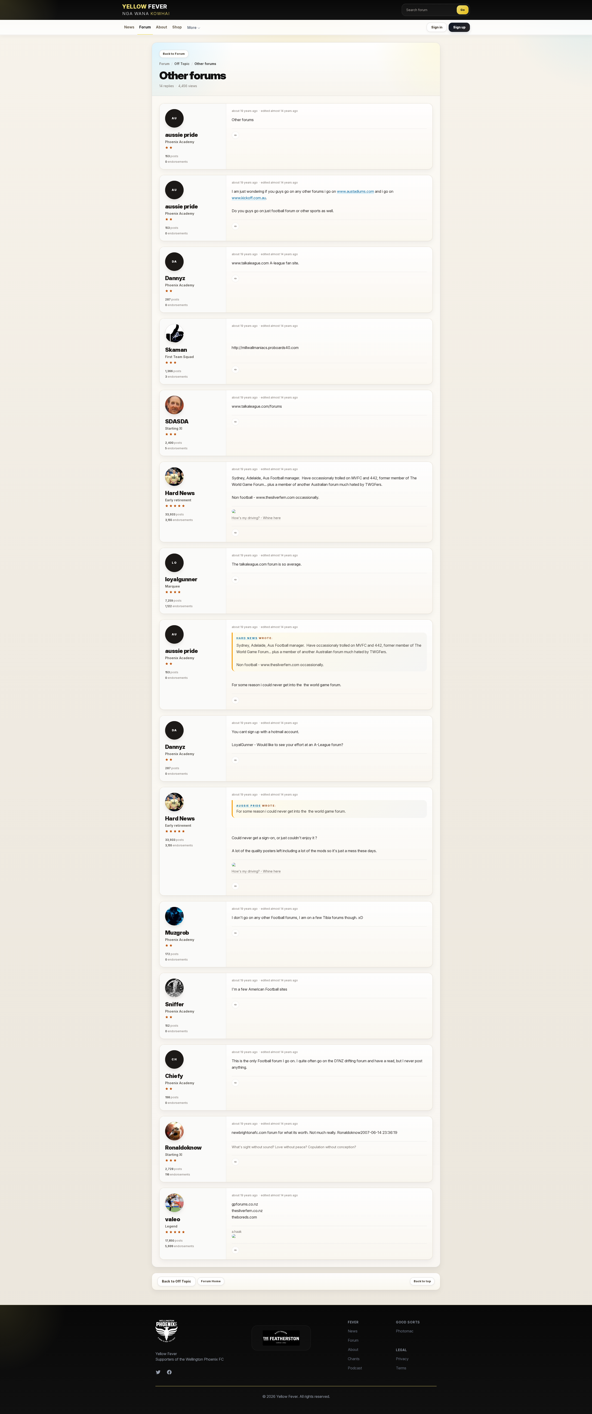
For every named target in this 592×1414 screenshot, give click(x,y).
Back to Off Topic (176, 1281)
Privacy (402, 1358)
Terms (401, 1368)
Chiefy (174, 1076)
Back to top (422, 1281)
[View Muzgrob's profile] (174, 916)
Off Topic (182, 64)
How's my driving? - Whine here (256, 518)
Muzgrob (177, 932)
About (161, 27)
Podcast (355, 1368)
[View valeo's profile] (174, 1203)
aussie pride (181, 135)
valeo (172, 1219)
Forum (145, 27)
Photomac (404, 1331)
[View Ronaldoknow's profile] (174, 1131)
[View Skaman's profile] (174, 333)
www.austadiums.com (355, 191)
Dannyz (175, 278)
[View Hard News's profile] (174, 476)
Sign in (436, 27)
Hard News (180, 493)
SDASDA (176, 421)
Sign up (459, 27)
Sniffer (174, 1004)
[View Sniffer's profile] (174, 988)
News (129, 27)
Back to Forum (174, 53)
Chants (354, 1358)
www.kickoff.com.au (249, 198)
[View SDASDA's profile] (174, 405)
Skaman (176, 349)
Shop (177, 27)
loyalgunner (181, 579)
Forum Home (211, 1281)
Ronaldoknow (183, 1147)
